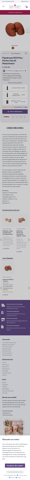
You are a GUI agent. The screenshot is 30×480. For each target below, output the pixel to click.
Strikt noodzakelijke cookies (10, 475)
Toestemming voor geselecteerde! (15, 471)
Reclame (19, 477)
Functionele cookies (23, 475)
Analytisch (13, 477)
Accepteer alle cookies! (15, 465)
